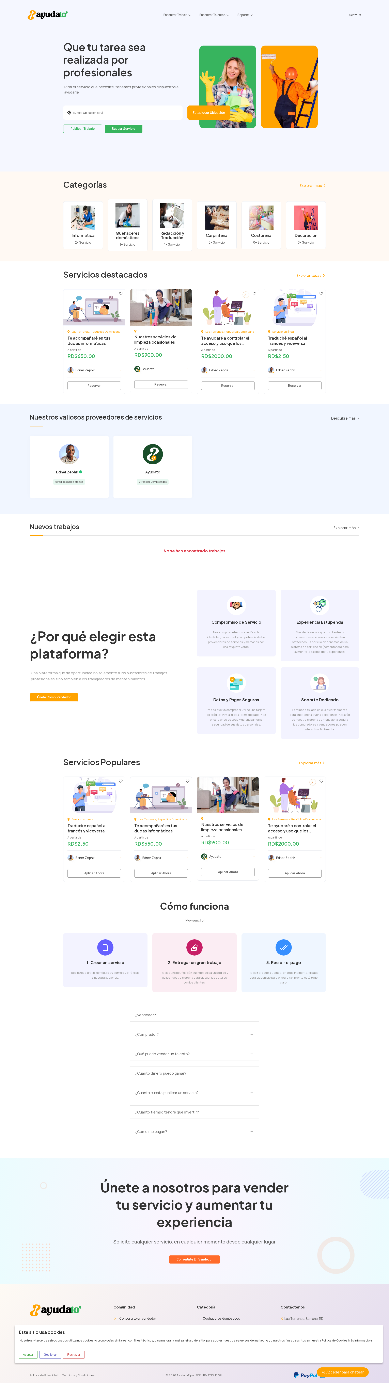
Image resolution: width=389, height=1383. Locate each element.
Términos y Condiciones (78, 1375)
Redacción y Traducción (172, 235)
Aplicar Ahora (94, 873)
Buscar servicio (123, 129)
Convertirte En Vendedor (194, 1259)
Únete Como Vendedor (54, 697)
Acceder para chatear (345, 1372)
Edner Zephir (67, 472)
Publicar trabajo (83, 129)
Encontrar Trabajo (175, 15)
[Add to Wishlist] (121, 293)
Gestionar (50, 1354)
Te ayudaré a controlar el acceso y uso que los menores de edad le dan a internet (226, 345)
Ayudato (152, 472)
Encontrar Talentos (212, 15)
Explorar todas (308, 275)
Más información (360, 1340)
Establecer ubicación (209, 112)
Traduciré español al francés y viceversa (287, 340)
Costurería (261, 235)
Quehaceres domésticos (127, 235)
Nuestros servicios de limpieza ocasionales (155, 339)
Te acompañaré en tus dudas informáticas (88, 340)
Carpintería (217, 235)
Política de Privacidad (44, 1375)
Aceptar (28, 1354)
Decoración (306, 235)
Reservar (94, 386)
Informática (83, 235)
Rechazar (73, 1354)
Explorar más (311, 185)
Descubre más (343, 418)
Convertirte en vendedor (137, 1318)
